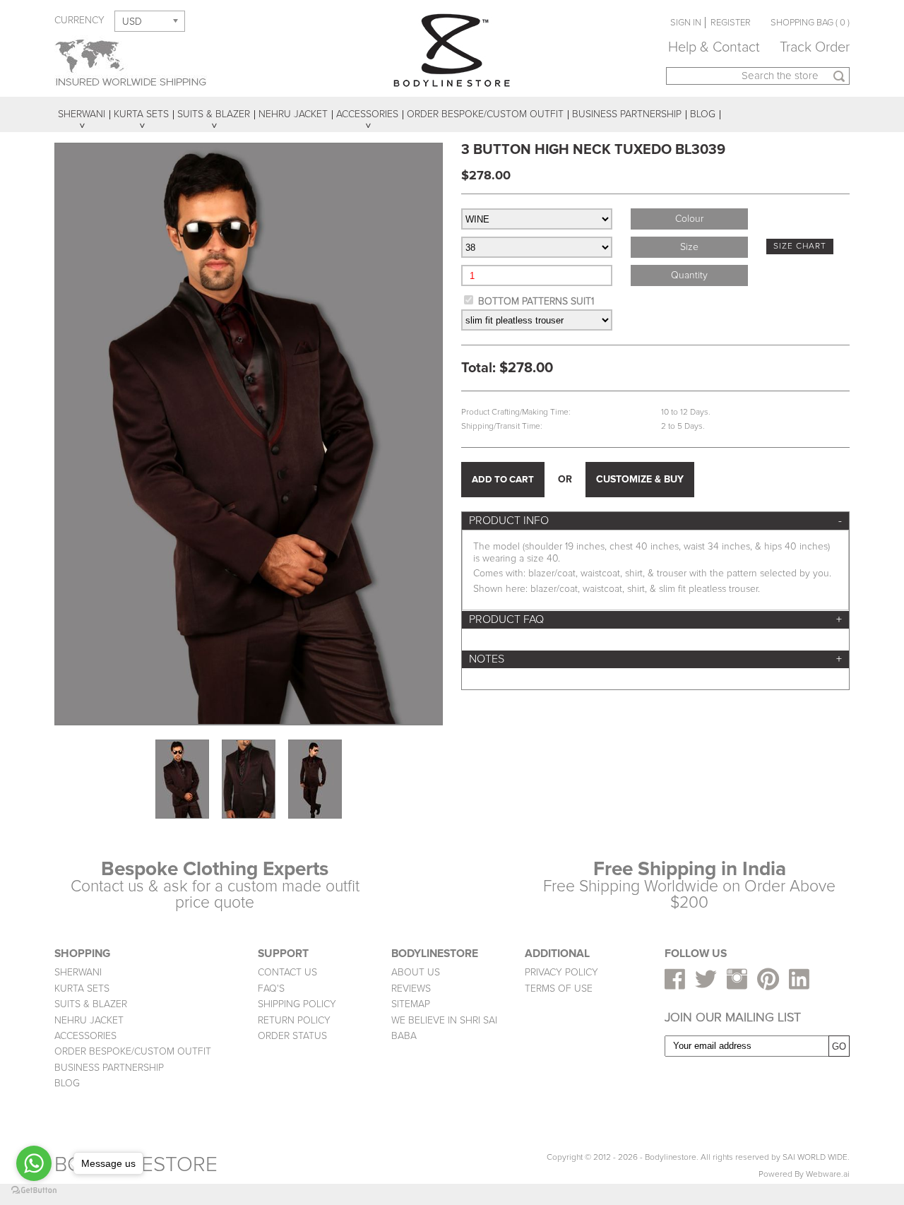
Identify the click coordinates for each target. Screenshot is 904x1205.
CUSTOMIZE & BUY (640, 479)
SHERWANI (78, 972)
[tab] (655, 521)
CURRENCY (79, 20)
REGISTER (730, 22)
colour (689, 219)
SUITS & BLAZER (90, 1004)
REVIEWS (411, 989)
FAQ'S (271, 989)
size (689, 247)
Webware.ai (828, 1174)
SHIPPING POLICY (297, 1004)
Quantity (689, 275)
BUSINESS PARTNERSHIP (109, 1068)
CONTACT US (287, 972)
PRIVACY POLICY (561, 972)
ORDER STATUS (292, 1036)
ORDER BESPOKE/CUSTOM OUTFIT (132, 1051)
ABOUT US (415, 972)
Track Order (815, 47)
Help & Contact (714, 47)
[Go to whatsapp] (34, 1163)
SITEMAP (410, 1004)
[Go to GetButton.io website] (33, 1190)
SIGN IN (685, 22)
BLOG (67, 1083)
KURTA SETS (81, 989)
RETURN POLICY (294, 1020)
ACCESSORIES (85, 1036)
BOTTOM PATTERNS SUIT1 (536, 301)
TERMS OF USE (559, 989)
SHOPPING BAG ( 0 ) (810, 22)
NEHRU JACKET (89, 1020)
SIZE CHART (799, 246)
